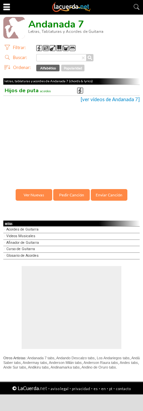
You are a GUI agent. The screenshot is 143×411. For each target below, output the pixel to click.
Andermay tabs (35, 363)
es (95, 388)
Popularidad (73, 68)
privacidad (81, 388)
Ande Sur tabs (14, 367)
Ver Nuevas (34, 194)
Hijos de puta (28, 90)
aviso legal (60, 388)
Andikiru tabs (38, 367)
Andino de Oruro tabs (98, 367)
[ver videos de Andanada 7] (110, 99)
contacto (123, 388)
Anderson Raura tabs (100, 363)
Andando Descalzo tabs (75, 358)
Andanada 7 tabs (41, 358)
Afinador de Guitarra (22, 242)
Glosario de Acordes (22, 255)
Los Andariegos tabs (113, 358)
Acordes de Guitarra (22, 229)
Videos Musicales (20, 236)
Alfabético (48, 68)
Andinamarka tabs (65, 367)
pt (110, 388)
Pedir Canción (71, 194)
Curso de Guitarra (20, 249)
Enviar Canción (109, 194)
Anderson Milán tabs (65, 363)
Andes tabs (129, 363)
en (103, 388)
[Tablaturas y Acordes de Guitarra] (71, 10)
